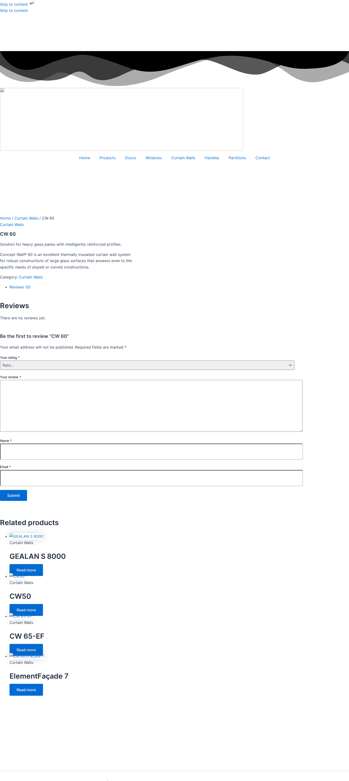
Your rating (10, 357)
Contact (262, 157)
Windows (154, 157)
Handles (212, 157)
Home (84, 157)
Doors (130, 157)
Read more (26, 570)
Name (6, 441)
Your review (10, 377)
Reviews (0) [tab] (20, 287)
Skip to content (14, 4)
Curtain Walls (183, 157)
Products (107, 157)
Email (5, 467)
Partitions (237, 157)
